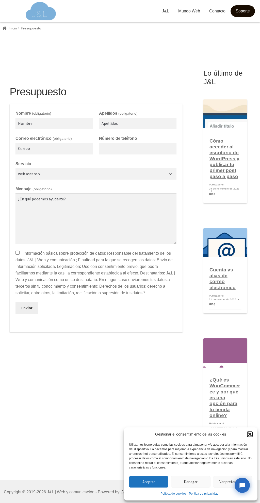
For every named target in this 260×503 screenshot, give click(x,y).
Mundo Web (189, 11)
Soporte (243, 11)
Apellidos (118, 113)
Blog (212, 193)
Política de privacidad (204, 493)
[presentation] (225, 113)
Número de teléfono (118, 138)
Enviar (26, 307)
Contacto (217, 11)
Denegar (191, 481)
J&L (165, 11)
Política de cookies (173, 493)
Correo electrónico (43, 138)
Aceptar (148, 481)
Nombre (33, 113)
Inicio (13, 28)
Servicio (23, 164)
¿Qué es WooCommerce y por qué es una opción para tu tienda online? (224, 397)
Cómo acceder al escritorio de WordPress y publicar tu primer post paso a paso (224, 158)
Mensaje (33, 189)
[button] (249, 434)
